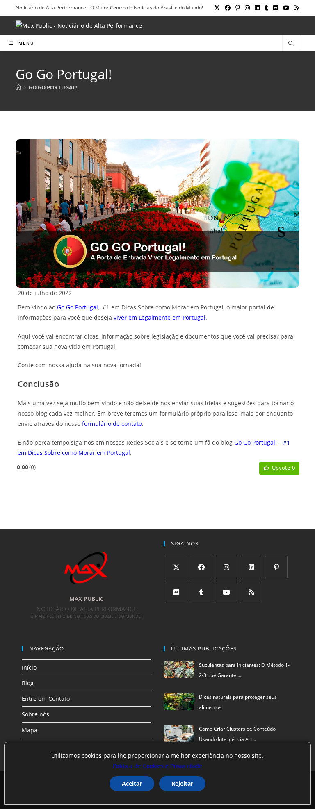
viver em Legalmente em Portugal (159, 317)
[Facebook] (201, 567)
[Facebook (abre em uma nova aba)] (227, 8)
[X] (176, 567)
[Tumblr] (201, 592)
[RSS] (251, 592)
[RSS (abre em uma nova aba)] (295, 8)
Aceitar (132, 783)
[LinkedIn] (251, 567)
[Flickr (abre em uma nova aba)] (276, 8)
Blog (28, 683)
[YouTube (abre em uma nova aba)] (286, 8)
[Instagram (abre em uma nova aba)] (247, 8)
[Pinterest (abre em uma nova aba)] (237, 8)
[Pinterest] (276, 567)
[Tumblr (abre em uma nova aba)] (266, 8)
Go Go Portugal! (53, 87)
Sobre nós (35, 714)
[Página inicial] (18, 87)
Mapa (29, 730)
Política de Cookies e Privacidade (157, 766)
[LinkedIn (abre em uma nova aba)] (257, 8)
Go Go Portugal (77, 307)
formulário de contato (112, 423)
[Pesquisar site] (291, 43)
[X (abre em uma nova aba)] (217, 8)
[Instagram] (226, 567)
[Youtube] (226, 592)
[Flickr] (176, 592)
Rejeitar (182, 783)
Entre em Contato (46, 698)
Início (29, 667)
